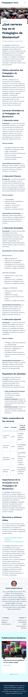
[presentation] (14, 649)
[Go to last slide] (4, 657)
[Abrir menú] (25, 3)
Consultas (5, 21)
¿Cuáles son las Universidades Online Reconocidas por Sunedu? (21, 623)
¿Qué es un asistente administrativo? (6, 621)
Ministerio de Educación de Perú (14, 541)
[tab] (12, 674)
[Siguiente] (24, 657)
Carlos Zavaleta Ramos (9, 41)
